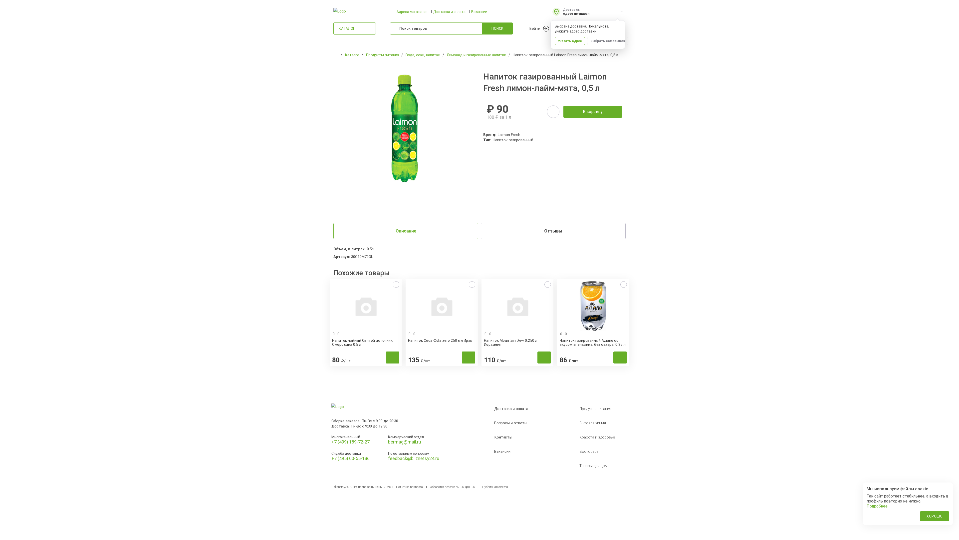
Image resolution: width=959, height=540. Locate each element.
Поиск (497, 28)
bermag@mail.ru (404, 441)
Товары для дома (594, 466)
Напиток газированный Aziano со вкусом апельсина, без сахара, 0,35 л (593, 342)
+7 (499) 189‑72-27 (350, 441)
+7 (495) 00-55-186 (350, 458)
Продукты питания (595, 408)
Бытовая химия (592, 423)
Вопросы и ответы (510, 423)
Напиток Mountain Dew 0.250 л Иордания (510, 342)
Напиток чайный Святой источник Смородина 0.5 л (362, 342)
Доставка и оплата (449, 12)
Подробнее (877, 506)
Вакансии (479, 12)
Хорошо (935, 516)
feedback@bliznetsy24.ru (413, 458)
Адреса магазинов (412, 12)
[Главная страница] (335, 55)
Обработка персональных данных (452, 487)
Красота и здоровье (597, 437)
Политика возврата (409, 487)
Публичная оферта (495, 487)
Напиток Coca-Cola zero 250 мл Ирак (440, 340)
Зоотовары (589, 451)
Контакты (503, 437)
